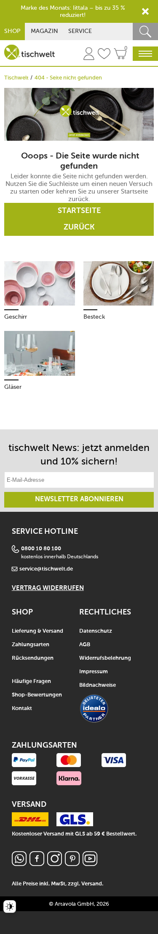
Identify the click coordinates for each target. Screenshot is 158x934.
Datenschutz (95, 631)
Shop (12, 31)
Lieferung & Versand (37, 631)
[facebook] (36, 863)
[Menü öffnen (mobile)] (145, 53)
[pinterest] (72, 863)
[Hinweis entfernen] (145, 11)
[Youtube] (90, 863)
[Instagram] (54, 863)
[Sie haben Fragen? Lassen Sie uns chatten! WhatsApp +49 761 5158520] (19, 863)
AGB (84, 644)
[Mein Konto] (88, 55)
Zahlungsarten (30, 644)
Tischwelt (16, 77)
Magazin (44, 31)
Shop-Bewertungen (37, 695)
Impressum (93, 672)
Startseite (79, 211)
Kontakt (22, 708)
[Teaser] (79, 114)
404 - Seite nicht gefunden (68, 77)
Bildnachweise (97, 685)
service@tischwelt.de (46, 569)
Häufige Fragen (31, 681)
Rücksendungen (33, 658)
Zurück (79, 227)
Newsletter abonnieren (79, 499)
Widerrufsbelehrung (105, 658)
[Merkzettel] (104, 55)
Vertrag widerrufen (48, 588)
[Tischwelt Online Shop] (29, 52)
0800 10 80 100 (41, 549)
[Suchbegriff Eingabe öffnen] (145, 31)
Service (80, 31)
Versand (91, 884)
